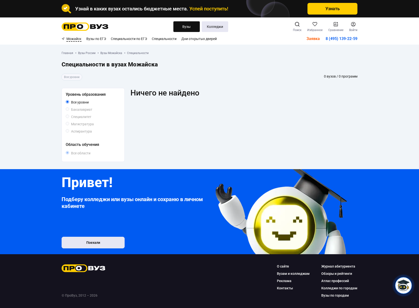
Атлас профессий (335, 281)
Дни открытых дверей (199, 39)
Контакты (285, 288)
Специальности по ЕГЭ (129, 39)
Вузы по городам (335, 295)
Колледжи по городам (339, 288)
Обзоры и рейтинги (336, 274)
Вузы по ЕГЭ (96, 39)
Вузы (186, 27)
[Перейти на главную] (85, 27)
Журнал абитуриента (338, 266)
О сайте (283, 266)
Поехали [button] (93, 243)
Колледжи (215, 27)
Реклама (284, 281)
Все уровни (85, 102)
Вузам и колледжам (293, 274)
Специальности (164, 39)
